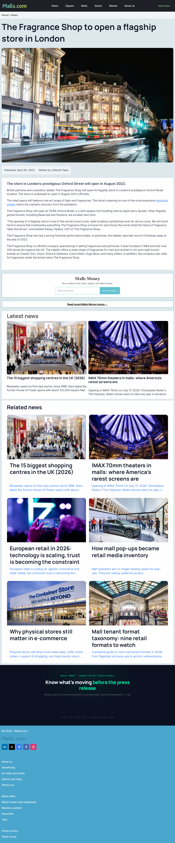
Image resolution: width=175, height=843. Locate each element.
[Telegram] (19, 747)
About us (129, 5)
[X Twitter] (12, 747)
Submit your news (12, 779)
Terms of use (9, 836)
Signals (69, 5)
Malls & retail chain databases (19, 802)
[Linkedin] (5, 747)
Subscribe (164, 5)
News (55, 5)
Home (5, 15)
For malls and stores (13, 773)
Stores (98, 5)
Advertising (8, 767)
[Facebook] (26, 747)
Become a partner (12, 807)
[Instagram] (33, 747)
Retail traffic (9, 796)
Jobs (4, 819)
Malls (84, 5)
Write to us (8, 784)
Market (113, 5)
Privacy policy (10, 830)
